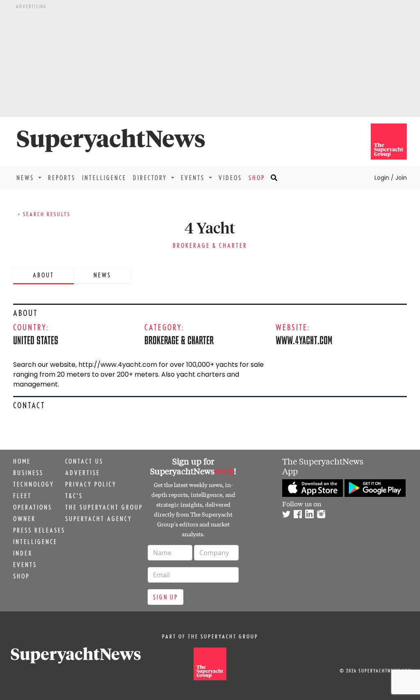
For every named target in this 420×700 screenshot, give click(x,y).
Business (28, 472)
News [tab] (102, 275)
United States (35, 340)
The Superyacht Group (104, 507)
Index (22, 553)
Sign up (165, 597)
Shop (257, 177)
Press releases (39, 530)
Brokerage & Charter (210, 245)
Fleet (22, 495)
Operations (32, 507)
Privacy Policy (90, 484)
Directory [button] (151, 177)
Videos (230, 177)
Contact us (84, 461)
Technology (33, 484)
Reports (61, 177)
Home (22, 461)
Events (25, 564)
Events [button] (194, 177)
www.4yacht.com (304, 340)
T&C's (74, 495)
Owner (24, 518)
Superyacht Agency (98, 518)
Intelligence (104, 177)
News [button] (26, 177)
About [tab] (43, 275)
